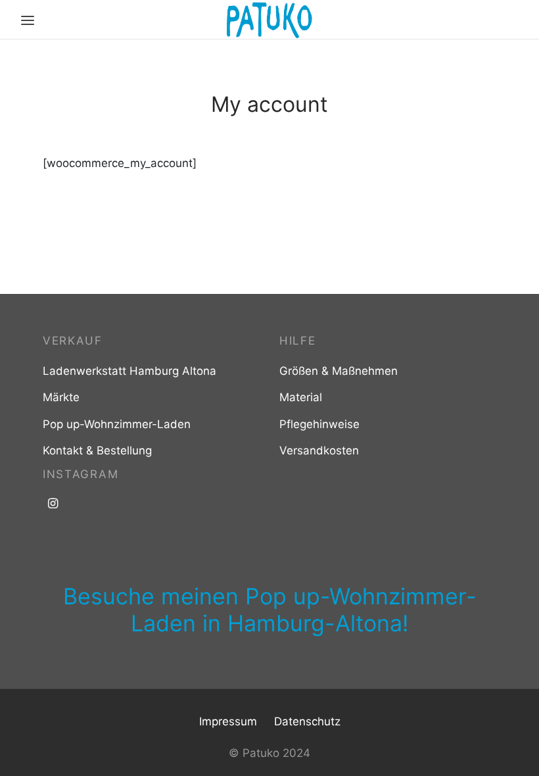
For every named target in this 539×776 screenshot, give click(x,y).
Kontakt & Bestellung (97, 450)
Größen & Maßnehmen (338, 370)
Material (300, 397)
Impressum (228, 721)
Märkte (61, 397)
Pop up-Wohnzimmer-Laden (117, 424)
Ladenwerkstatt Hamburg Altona (129, 370)
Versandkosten (319, 450)
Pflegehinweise (319, 424)
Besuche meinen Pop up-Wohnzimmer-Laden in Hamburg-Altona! (270, 610)
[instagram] (53, 504)
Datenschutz (307, 721)
